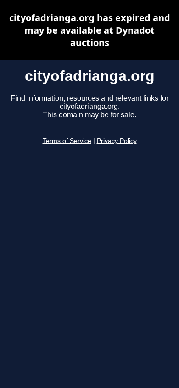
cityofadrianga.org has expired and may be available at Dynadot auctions (89, 30)
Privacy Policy (117, 140)
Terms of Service (67, 140)
